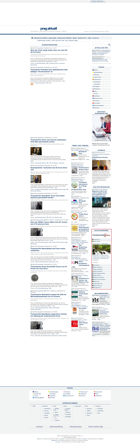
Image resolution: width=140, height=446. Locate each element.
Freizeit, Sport (97, 77)
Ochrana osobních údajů (95, 427)
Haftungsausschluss (76, 427)
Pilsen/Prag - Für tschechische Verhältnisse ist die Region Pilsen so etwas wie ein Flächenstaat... (101, 257)
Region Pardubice (98, 269)
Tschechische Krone (54, 63)
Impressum (39, 427)
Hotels (106, 323)
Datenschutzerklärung (56, 427)
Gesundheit (97, 84)
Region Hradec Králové (99, 273)
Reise (75, 38)
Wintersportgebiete (99, 105)
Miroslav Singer (62, 189)
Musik (56, 412)
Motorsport (89, 413)
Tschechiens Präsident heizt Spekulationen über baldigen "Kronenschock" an (49, 70)
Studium (46, 417)
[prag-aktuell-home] (32, 38)
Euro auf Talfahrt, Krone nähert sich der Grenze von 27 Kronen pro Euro (49, 223)
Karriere (46, 415)
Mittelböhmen (97, 287)
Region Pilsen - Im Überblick (100, 243)
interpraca (85, 438)
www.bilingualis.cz (75, 197)
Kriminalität (100, 408)
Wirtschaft (58, 40)
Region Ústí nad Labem (99, 279)
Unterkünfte (97, 103)
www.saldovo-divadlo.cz (76, 319)
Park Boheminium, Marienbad (83, 247)
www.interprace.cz (106, 50)
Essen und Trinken (64, 38)
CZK (50, 83)
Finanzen (46, 410)
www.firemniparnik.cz (97, 308)
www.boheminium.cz (76, 239)
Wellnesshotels (95, 325)
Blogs (76, 40)
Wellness (102, 325)
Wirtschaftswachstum (43, 307)
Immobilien (96, 86)
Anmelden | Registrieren (97, 1)
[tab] (101, 239)
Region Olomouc (97, 285)
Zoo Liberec (82, 308)
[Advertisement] (70, 14)
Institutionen (82, 260)
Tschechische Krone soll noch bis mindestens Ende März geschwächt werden (48, 141)
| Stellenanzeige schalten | (44, 40)
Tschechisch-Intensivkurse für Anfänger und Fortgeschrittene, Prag (79, 186)
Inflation (51, 307)
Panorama (71, 40)
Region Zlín (96, 281)
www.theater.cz (104, 295)
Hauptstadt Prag (97, 283)
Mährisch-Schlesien (98, 277)
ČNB (47, 63)
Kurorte (78, 243)
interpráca (62, 438)
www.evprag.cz (83, 224)
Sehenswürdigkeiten (76, 240)
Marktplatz (82, 38)
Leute (98, 413)
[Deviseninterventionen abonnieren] (31, 84)
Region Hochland (97, 271)
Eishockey (89, 408)
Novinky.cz (53, 291)
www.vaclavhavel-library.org (77, 290)
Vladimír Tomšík (56, 242)
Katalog (95, 38)
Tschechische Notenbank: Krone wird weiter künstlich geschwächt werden (48, 197)
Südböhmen (96, 239)
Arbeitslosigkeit (44, 189)
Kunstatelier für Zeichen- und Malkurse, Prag (84, 280)
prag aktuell (48, 28)
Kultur (62, 40)
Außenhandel (56, 307)
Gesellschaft (79, 212)
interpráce (39, 438)
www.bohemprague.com (97, 58)
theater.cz (102, 298)
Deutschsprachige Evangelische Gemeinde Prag (84, 229)
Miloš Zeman (34, 243)
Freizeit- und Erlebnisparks (82, 242)
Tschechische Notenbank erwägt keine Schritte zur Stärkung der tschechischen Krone (49, 315)
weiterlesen (95, 260)
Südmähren (96, 265)
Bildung (87, 150)
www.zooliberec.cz (75, 303)
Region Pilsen (96, 241)
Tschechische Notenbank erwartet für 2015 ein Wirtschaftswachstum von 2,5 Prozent (48, 295)
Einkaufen (52, 38)
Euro (53, 217)
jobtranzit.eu (54, 440)
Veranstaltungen (41, 38)
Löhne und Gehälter (53, 189)
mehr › (56, 61)
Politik (53, 40)
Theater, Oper (103, 297)
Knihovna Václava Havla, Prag (83, 293)
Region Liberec (97, 275)
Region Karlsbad (97, 267)
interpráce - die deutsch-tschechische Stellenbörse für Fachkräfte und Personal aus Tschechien (101, 53)
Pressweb (57, 442)
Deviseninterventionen (40, 63)
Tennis (88, 415)
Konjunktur (37, 189)
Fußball (88, 410)
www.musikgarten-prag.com (77, 150)
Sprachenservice (75, 180)
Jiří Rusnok (62, 63)
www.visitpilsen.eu (75, 257)
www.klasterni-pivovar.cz (77, 164)
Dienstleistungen (98, 72)
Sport (66, 40)
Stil (55, 418)
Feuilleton (57, 420)
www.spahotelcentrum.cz (98, 323)
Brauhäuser (74, 166)
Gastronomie (80, 166)
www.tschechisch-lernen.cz (77, 179)
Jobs (89, 38)
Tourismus (73, 243)
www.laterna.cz (104, 189)
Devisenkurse (34, 65)
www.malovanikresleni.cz (77, 275)
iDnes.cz (52, 220)
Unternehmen (47, 408)
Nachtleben (97, 96)
